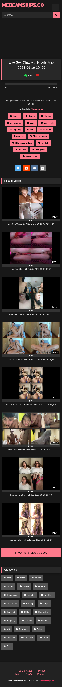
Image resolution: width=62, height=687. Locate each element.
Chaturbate (12, 603)
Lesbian (28, 620)
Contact (41, 674)
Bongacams (15, 123)
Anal (9, 578)
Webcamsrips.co (46, 681)
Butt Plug (48, 595)
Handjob (44, 143)
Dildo (32, 123)
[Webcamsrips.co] (25, 5)
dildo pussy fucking (23, 143)
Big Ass (37, 578)
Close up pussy (40, 136)
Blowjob (47, 116)
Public (39, 629)
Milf (31, 129)
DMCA (29, 674)
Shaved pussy (31, 156)
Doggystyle (49, 123)
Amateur (20, 136)
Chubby (29, 603)
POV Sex (22, 149)
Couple (16, 116)
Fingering (16, 129)
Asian (22, 578)
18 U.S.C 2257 (26, 671)
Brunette (31, 595)
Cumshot (11, 612)
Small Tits (47, 129)
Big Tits (10, 586)
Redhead (11, 638)
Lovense (45, 620)
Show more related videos (31, 552)
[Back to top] (53, 678)
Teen (9, 646)
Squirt (45, 638)
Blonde (31, 116)
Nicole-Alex (37, 109)
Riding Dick (40, 149)
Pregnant (23, 629)
